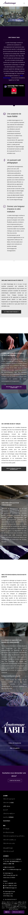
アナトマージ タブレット (9, 840)
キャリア (5, 810)
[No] (26, 907)
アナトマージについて (9, 799)
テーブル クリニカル (8, 832)
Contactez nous (15, 780)
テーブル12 (6, 829)
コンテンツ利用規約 (8, 817)
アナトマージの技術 (8, 802)
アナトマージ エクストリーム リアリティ (13, 836)
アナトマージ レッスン (9, 843)
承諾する (7, 912)
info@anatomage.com (11, 888)
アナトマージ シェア (8, 851)
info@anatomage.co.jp (15, 869)
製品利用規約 (6, 821)
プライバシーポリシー (9, 813)
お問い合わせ (6, 806)
